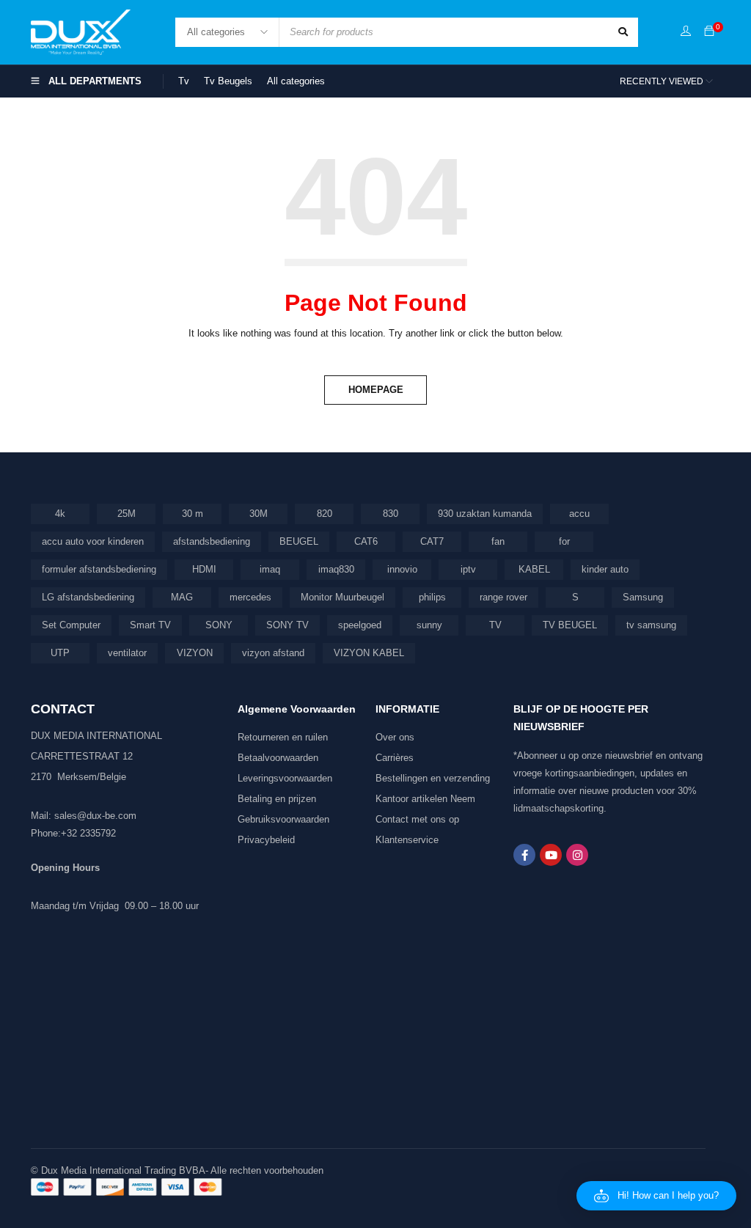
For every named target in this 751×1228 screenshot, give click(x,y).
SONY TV (287, 624)
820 (324, 513)
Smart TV (150, 624)
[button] (656, 1195)
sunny (429, 624)
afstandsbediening (211, 541)
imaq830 (336, 569)
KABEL (534, 569)
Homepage (375, 389)
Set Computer (71, 624)
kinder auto (605, 569)
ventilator (127, 652)
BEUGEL (298, 541)
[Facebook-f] (524, 855)
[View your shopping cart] (709, 31)
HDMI (204, 569)
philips (432, 597)
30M (258, 513)
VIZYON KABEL (369, 652)
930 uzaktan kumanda (485, 513)
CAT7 (432, 541)
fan (498, 541)
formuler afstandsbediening (99, 569)
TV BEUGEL (570, 624)
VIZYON (195, 652)
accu (579, 513)
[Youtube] (551, 855)
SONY (218, 624)
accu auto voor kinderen (93, 541)
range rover (503, 597)
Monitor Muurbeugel (342, 597)
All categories (296, 81)
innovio (402, 569)
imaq (270, 569)
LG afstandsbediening (88, 597)
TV (495, 624)
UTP (60, 652)
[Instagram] (577, 855)
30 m (192, 513)
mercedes (250, 597)
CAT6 (366, 541)
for (564, 541)
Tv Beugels (228, 81)
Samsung (643, 597)
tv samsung (651, 624)
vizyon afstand (273, 652)
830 (390, 513)
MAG (182, 597)
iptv (468, 569)
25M (126, 513)
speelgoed (359, 624)
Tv (183, 81)
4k (60, 513)
